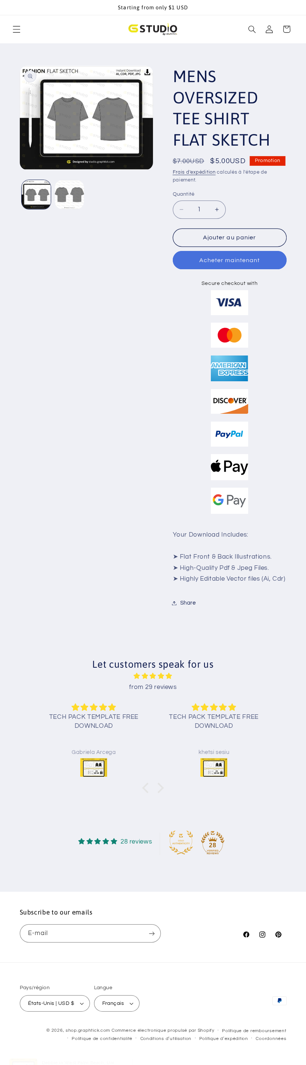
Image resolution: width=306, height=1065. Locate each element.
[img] (153, 676)
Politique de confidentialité (102, 1039)
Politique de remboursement (254, 1031)
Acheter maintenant (229, 260)
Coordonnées (271, 1039)
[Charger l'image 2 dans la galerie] (69, 194)
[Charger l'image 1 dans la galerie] (36, 194)
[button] (16, 29)
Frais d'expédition (194, 172)
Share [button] (188, 603)
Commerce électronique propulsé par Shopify (163, 1030)
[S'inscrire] (151, 933)
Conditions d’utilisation (166, 1039)
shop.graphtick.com (88, 1030)
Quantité (184, 194)
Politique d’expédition (223, 1039)
